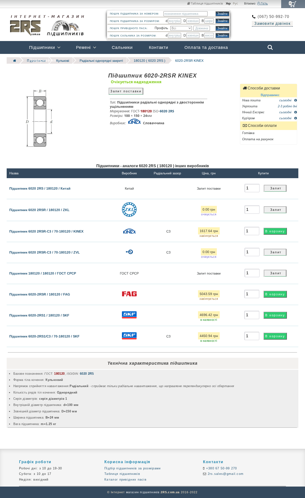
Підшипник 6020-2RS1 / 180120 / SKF (39, 315)
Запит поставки (125, 91)
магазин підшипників (143, 492)
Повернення (42, 60)
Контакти (158, 47)
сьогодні (285, 100)
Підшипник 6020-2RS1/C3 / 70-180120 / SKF (44, 336)
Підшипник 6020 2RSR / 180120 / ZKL (39, 210)
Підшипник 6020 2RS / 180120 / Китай (40, 188)
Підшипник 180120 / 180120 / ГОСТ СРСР (42, 273)
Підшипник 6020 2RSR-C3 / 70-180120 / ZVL (44, 252)
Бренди (247, 60)
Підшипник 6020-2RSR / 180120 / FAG (39, 294)
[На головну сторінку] (13, 60)
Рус (235, 3)
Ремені (83, 47)
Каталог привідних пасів (125, 479)
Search (270, 44)
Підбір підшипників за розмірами (132, 468)
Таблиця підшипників (206, 3)
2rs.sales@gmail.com (225, 474)
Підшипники (42, 47)
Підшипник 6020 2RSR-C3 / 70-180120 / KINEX (46, 231)
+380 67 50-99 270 (221, 468)
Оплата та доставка (206, 47)
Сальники (122, 47)
